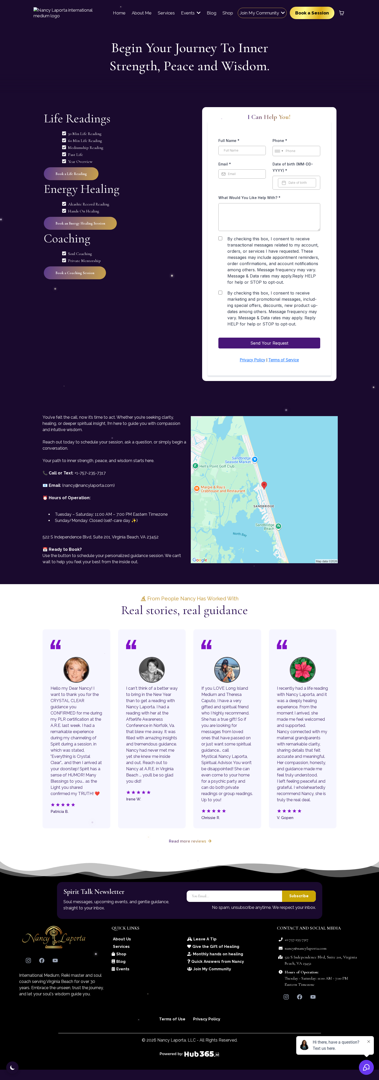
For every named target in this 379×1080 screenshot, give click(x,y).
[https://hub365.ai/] (189, 1054)
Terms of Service (283, 360)
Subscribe (299, 895)
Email (224, 164)
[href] (264, 489)
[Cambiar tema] (12, 1067)
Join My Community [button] (260, 12)
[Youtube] (55, 960)
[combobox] (279, 151)
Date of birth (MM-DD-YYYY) (293, 167)
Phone (280, 140)
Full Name (229, 140)
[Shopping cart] (341, 12)
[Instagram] (28, 960)
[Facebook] (41, 960)
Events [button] (188, 12)
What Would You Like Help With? (249, 197)
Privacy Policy (252, 360)
